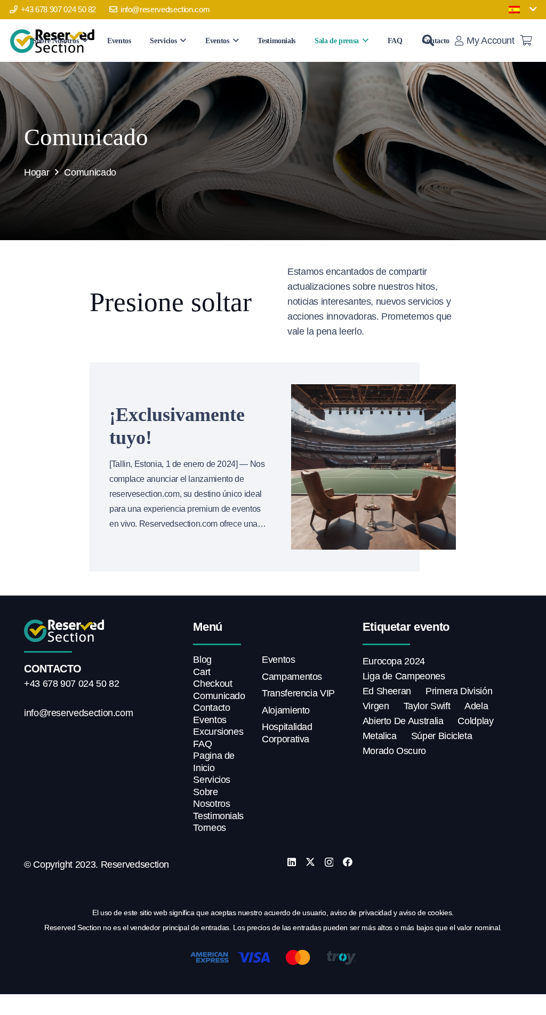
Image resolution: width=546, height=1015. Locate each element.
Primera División (458, 691)
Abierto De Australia (403, 721)
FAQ (202, 744)
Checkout (212, 683)
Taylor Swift (427, 706)
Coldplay (475, 721)
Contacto (211, 707)
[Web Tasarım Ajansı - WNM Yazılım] (273, 1006)
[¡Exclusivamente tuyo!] (373, 467)
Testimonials (218, 816)
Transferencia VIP (298, 693)
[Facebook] (347, 862)
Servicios (211, 779)
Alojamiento (286, 710)
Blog (202, 659)
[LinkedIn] (291, 862)
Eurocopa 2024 (394, 661)
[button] (522, 9)
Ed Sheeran (387, 691)
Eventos (209, 720)
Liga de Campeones (404, 676)
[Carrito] (526, 40)
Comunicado (219, 696)
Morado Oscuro (394, 751)
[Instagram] (329, 862)
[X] (310, 862)
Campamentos (292, 676)
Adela (476, 706)
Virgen (376, 706)
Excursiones (218, 731)
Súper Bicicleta (441, 736)
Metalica (380, 736)
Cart (202, 672)
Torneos (209, 827)
